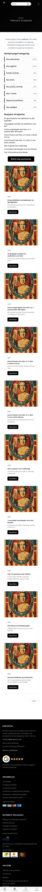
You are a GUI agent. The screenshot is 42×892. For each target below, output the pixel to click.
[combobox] (18, 4)
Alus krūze (21, 80)
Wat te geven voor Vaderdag (15, 146)
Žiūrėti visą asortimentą (21, 159)
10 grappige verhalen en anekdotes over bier (16, 255)
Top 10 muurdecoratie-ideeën (16, 152)
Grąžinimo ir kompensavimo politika (16, 791)
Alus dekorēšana (21, 59)
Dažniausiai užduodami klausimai (14, 820)
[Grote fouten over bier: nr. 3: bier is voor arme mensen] (21, 394)
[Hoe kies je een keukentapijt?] (21, 604)
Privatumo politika (9, 788)
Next (34, 701)
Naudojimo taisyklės (10, 826)
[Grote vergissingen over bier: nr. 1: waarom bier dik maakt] (21, 286)
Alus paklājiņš (21, 107)
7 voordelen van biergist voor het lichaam (20, 149)
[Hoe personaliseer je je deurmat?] (21, 656)
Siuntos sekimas (8, 823)
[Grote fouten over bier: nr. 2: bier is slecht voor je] (21, 340)
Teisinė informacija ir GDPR (13, 797)
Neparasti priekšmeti (21, 100)
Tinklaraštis (7, 782)
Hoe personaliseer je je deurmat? (20, 677)
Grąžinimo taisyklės (10, 829)
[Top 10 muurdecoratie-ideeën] (21, 553)
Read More (13, 212)
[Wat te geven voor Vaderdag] (21, 447)
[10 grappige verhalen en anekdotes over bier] (21, 232)
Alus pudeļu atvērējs (21, 87)
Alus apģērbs (21, 66)
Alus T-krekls (21, 93)
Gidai (9, 196)
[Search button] (28, 4)
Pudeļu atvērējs (21, 73)
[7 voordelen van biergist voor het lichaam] (21, 499)
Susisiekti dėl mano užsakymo (13, 746)
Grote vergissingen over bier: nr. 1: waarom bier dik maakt (17, 130)
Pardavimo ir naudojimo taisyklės (15, 794)
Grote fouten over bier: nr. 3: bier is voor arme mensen (20, 416)
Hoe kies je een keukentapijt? (18, 626)
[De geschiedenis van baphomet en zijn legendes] (21, 179)
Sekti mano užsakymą (10, 743)
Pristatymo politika (10, 785)
